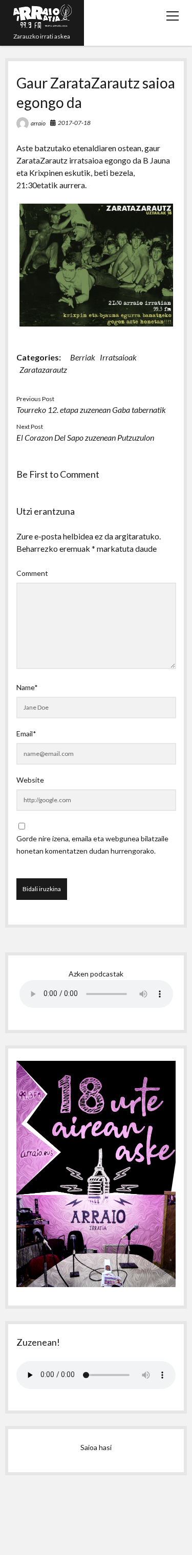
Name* (27, 687)
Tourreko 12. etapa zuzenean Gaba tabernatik (91, 409)
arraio (38, 123)
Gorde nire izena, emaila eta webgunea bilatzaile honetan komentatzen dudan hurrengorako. (92, 844)
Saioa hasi (96, 1447)
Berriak (82, 357)
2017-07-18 (74, 122)
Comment (32, 573)
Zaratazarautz (43, 369)
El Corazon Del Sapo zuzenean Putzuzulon (85, 437)
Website (30, 779)
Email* (26, 733)
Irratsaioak (118, 357)
